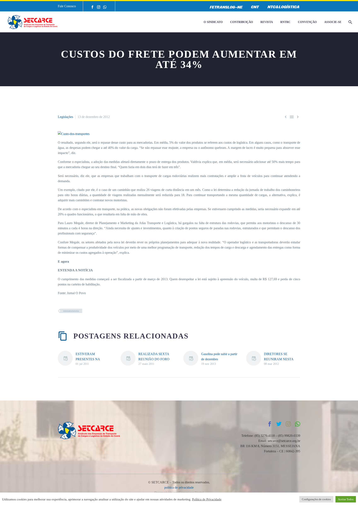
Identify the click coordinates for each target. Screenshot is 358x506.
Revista (266, 22)
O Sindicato (213, 22)
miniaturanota (71, 310)
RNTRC (285, 22)
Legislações (65, 117)
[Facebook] (92, 7)
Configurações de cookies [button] (316, 499)
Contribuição (241, 22)
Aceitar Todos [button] (345, 499)
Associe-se (332, 22)
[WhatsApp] (105, 7)
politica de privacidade (179, 487)
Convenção (307, 22)
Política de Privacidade (206, 499)
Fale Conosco (67, 6)
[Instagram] (99, 7)
